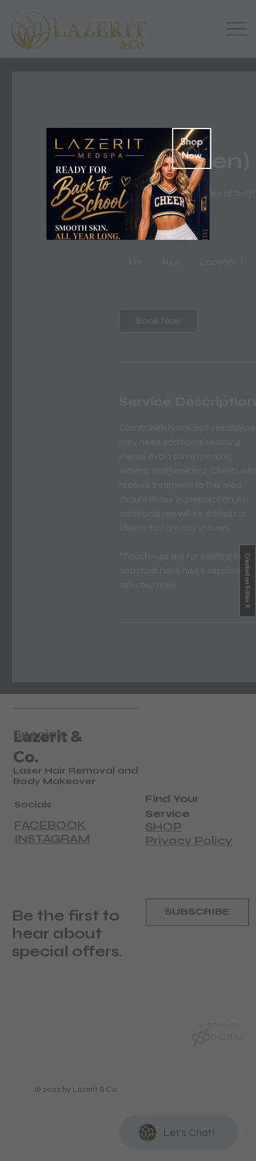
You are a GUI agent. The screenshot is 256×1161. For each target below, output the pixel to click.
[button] (192, 148)
